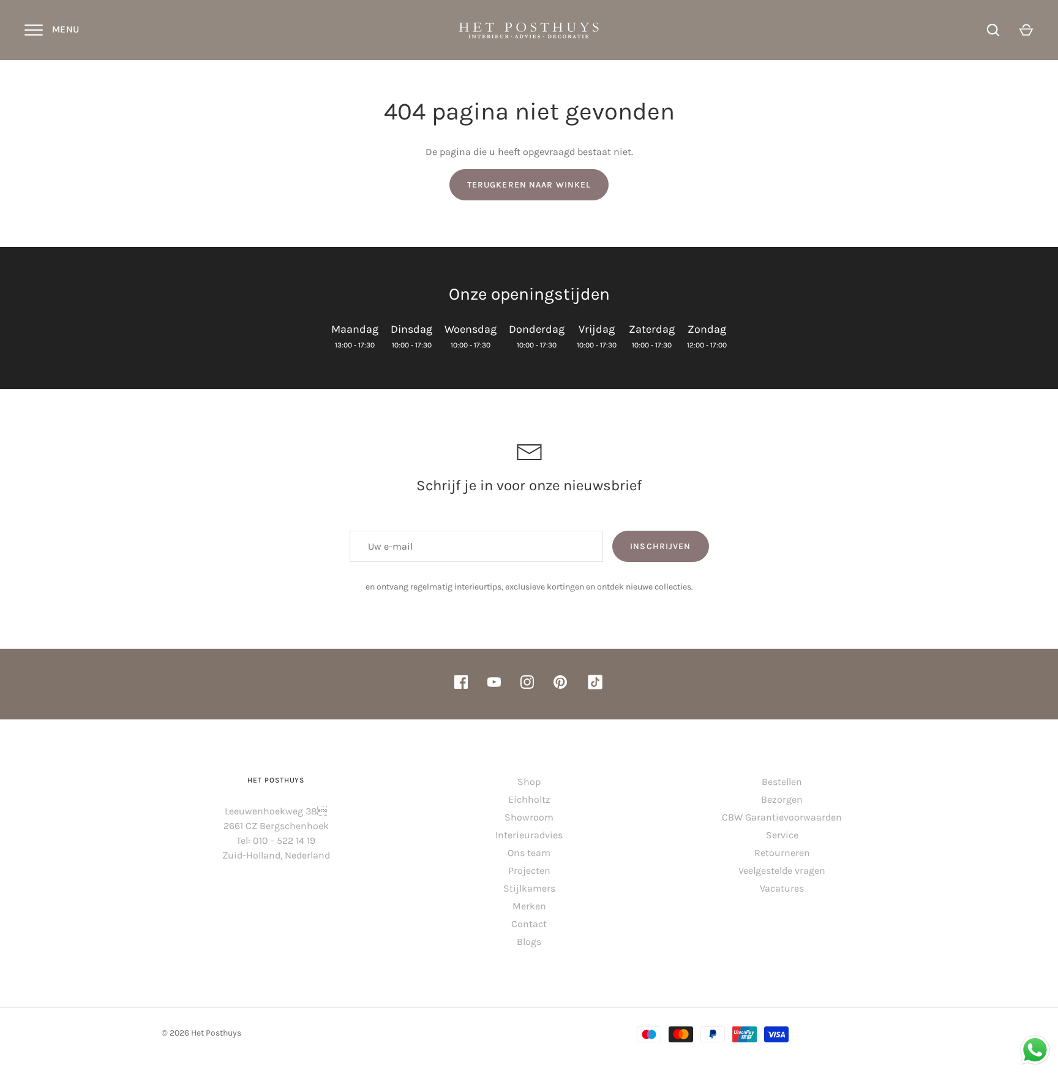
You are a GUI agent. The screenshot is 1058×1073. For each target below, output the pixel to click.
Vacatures (782, 888)
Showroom (529, 817)
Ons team (529, 853)
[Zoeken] (993, 30)
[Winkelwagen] (1026, 30)
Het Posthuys (216, 1033)
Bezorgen (782, 799)
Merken (529, 906)
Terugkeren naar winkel (529, 185)
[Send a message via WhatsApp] (1035, 1050)
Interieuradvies (529, 835)
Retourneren (782, 853)
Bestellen (782, 781)
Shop (529, 781)
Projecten (529, 870)
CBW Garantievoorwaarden (782, 817)
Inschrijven (660, 546)
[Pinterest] (560, 684)
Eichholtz (529, 799)
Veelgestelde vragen (781, 870)
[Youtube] (494, 684)
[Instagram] (527, 684)
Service (782, 835)
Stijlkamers (529, 888)
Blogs (529, 941)
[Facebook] (461, 684)
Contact (529, 924)
